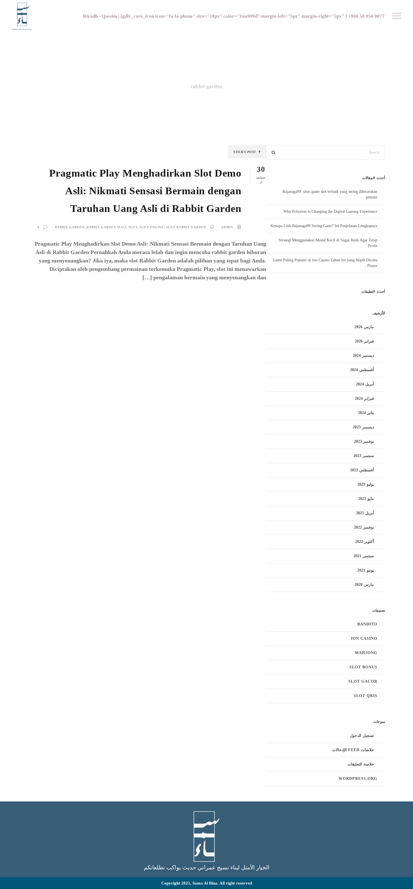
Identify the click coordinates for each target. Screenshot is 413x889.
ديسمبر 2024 (363, 355)
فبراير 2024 (364, 398)
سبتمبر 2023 (363, 456)
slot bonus (363, 667)
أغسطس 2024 (362, 370)
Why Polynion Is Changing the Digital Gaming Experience (330, 211)
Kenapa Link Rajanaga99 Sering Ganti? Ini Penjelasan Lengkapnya (324, 226)
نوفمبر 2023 (364, 441)
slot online (152, 227)
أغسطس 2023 (362, 470)
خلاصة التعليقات (361, 764)
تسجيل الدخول (362, 735)
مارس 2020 (364, 584)
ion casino (364, 638)
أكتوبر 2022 (364, 542)
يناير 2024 (366, 413)
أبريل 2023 (365, 513)
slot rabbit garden (186, 227)
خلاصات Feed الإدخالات (353, 750)
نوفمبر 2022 (364, 527)
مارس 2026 (364, 327)
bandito (367, 624)
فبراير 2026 (364, 341)
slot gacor (362, 681)
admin (227, 227)
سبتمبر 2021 (363, 556)
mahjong (366, 653)
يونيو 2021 (365, 570)
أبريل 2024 (365, 384)
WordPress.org (358, 778)
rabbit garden (69, 227)
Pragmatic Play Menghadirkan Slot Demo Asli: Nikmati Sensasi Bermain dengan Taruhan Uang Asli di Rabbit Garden (145, 190)
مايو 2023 (366, 499)
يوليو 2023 (365, 484)
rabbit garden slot (106, 227)
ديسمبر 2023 (363, 427)
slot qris (365, 696)
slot (132, 227)
